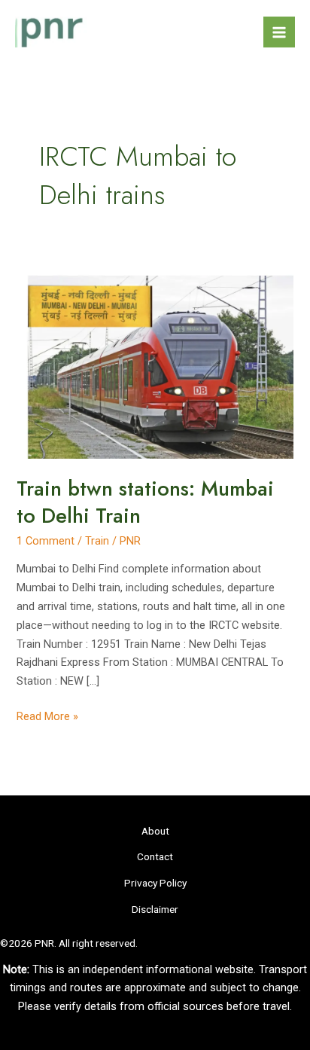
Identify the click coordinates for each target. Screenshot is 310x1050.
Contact (155, 856)
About (155, 831)
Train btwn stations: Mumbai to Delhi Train (145, 502)
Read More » (47, 717)
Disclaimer (155, 909)
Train (97, 541)
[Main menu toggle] (279, 32)
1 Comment (45, 541)
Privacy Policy (155, 883)
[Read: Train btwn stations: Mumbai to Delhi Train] (155, 361)
